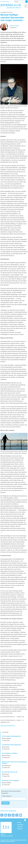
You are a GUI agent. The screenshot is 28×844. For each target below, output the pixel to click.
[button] (1, 815)
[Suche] (26, 1)
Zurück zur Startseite (8, 811)
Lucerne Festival (6, 12)
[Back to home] (10, 6)
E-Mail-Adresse (6, 796)
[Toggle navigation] (26, 6)
